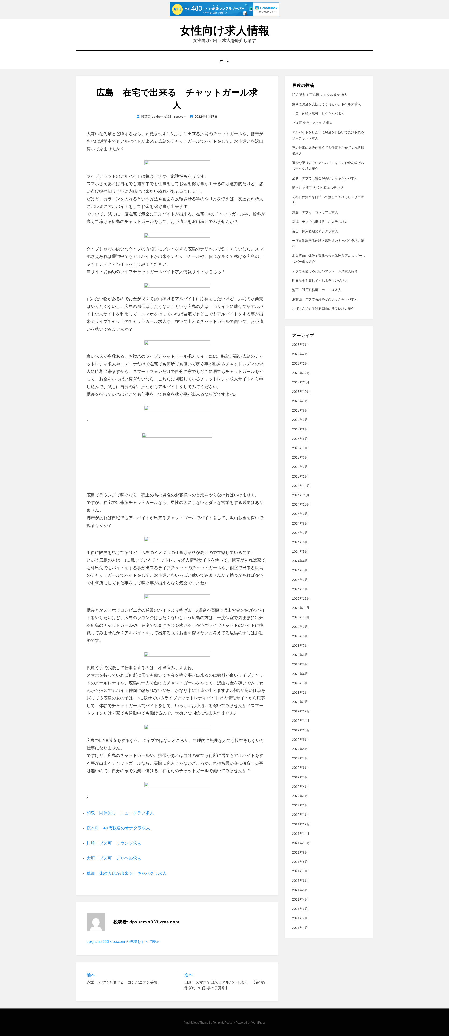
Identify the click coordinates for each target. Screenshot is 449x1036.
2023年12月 (301, 598)
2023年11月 (300, 608)
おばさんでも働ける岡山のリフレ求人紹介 (323, 308)
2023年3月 (300, 683)
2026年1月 (300, 363)
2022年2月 (300, 805)
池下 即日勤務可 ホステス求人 (316, 290)
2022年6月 (300, 768)
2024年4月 (300, 561)
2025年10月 (301, 392)
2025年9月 (300, 401)
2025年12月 (301, 373)
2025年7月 (300, 420)
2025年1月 (300, 476)
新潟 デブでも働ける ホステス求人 (320, 221)
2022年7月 (300, 758)
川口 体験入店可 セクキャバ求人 (318, 113)
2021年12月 (301, 824)
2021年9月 (300, 852)
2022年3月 (300, 796)
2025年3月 (300, 457)
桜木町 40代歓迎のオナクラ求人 (118, 828)
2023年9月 (300, 627)
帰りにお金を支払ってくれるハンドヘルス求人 (326, 104)
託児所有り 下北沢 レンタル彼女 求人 (319, 95)
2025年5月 (300, 439)
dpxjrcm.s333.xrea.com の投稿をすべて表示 (123, 942)
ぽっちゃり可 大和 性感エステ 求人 (318, 188)
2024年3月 (300, 570)
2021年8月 (300, 862)
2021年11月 (300, 833)
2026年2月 (300, 354)
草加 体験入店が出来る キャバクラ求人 (127, 873)
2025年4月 (300, 448)
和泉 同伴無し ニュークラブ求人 (120, 813)
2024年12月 (301, 486)
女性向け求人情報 (225, 30)
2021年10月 (301, 843)
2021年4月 (300, 899)
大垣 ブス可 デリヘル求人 (114, 858)
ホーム (224, 61)
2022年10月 (301, 730)
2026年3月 (300, 345)
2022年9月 (300, 739)
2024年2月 (300, 580)
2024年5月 (300, 551)
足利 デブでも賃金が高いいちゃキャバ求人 (325, 178)
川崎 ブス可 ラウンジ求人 (114, 843)
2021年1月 (300, 928)
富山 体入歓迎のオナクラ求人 (315, 231)
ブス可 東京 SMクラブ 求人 (312, 123)
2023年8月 (300, 636)
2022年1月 (300, 815)
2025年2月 (300, 467)
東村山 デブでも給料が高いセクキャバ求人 (325, 299)
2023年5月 (300, 664)
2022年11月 (300, 720)
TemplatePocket (223, 1022)
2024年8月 (300, 523)
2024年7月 (300, 533)
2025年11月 (300, 382)
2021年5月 (300, 890)
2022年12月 (301, 711)
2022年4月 (300, 786)
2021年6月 (300, 881)
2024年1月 (300, 589)
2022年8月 (300, 749)
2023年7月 (300, 645)
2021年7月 (300, 871)
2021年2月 (300, 918)
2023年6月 (300, 655)
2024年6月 (300, 542)
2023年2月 (300, 692)
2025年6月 (300, 429)
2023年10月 (301, 617)
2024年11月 (300, 495)
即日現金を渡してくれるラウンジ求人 (320, 280)
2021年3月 (300, 909)
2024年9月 (300, 514)
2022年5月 (300, 777)
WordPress (258, 1022)
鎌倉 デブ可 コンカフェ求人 (315, 212)
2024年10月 (301, 504)
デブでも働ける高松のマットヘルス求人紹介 (325, 271)
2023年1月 (300, 702)
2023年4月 (300, 674)
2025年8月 (300, 410)
